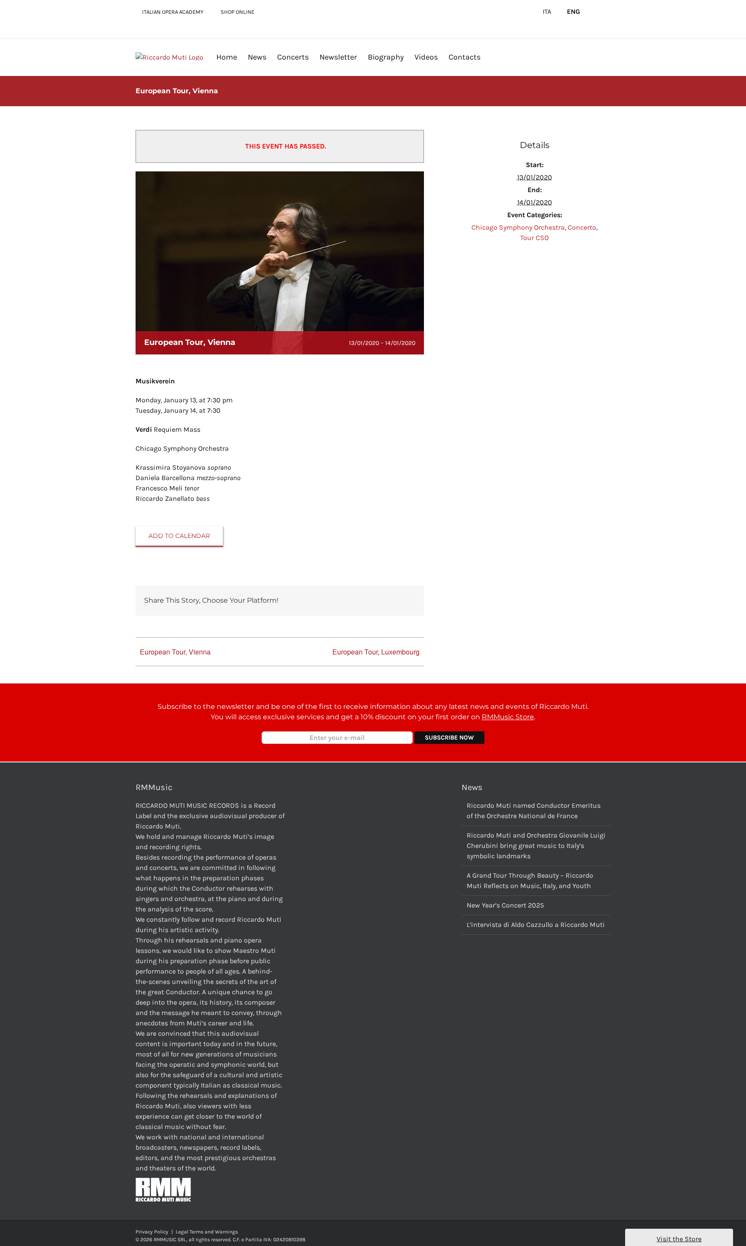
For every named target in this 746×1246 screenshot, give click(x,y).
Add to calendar (179, 536)
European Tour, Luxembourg (376, 652)
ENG (573, 12)
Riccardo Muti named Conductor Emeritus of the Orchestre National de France (534, 810)
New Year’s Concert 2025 (505, 905)
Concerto (582, 227)
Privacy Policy (152, 1232)
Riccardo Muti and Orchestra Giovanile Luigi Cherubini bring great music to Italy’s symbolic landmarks (536, 845)
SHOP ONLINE (237, 12)
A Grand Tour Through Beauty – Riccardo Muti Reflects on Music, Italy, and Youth (530, 880)
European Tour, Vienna (175, 652)
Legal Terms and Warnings (207, 1232)
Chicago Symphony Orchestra (518, 227)
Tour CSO (534, 238)
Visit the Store (679, 1239)
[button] (494, 57)
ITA (547, 12)
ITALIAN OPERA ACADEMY (172, 12)
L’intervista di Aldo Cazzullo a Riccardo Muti (536, 924)
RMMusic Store (508, 717)
